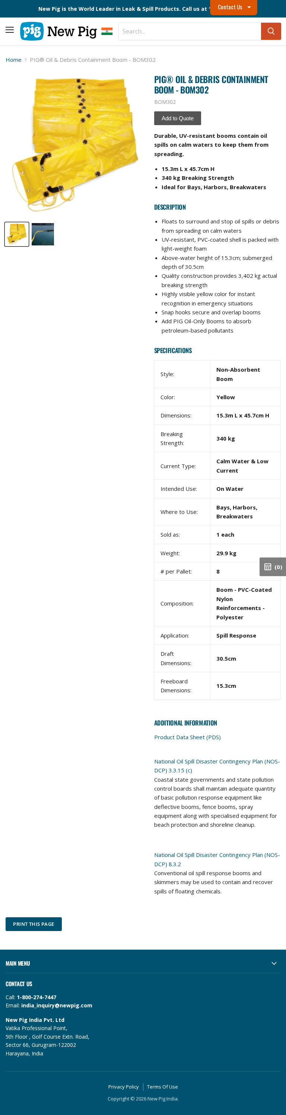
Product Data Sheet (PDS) (187, 737)
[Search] (271, 31)
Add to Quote (178, 118)
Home (14, 59)
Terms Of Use (162, 1086)
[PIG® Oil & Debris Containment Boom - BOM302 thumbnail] (17, 234)
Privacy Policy (123, 1086)
